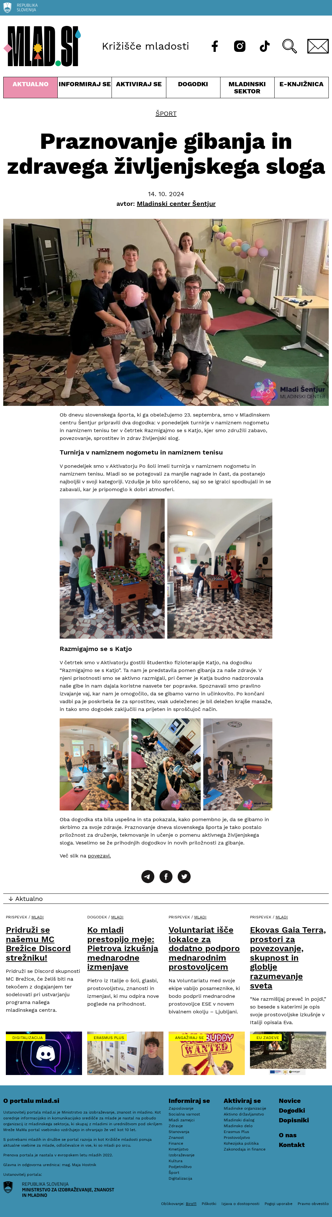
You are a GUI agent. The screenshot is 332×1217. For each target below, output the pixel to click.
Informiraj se (85, 89)
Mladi (37, 917)
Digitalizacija (27, 1037)
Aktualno (31, 89)
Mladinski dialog (239, 1120)
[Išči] (289, 46)
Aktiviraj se (139, 89)
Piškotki (209, 1203)
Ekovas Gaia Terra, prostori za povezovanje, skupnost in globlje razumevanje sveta (288, 957)
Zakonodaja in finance (245, 1149)
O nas (288, 1135)
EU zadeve (267, 1037)
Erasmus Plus (109, 1037)
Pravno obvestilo (313, 1203)
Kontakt (292, 1145)
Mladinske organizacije (245, 1108)
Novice (290, 1101)
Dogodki (193, 84)
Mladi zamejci (182, 1120)
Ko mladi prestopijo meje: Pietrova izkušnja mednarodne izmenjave (122, 948)
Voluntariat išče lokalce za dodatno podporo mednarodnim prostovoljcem (204, 948)
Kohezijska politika (241, 1143)
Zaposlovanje (181, 1108)
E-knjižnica (301, 84)
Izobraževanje (182, 1155)
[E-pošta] (318, 46)
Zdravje (176, 1126)
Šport (166, 113)
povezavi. (99, 856)
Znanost (176, 1137)
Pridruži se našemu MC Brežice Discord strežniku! (38, 944)
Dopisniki (294, 1120)
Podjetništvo (180, 1166)
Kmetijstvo (178, 1149)
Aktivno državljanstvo (244, 1114)
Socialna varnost (184, 1114)
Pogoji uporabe (278, 1203)
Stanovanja (179, 1131)
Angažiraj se (189, 1037)
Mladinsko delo (238, 1126)
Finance (176, 1143)
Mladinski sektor (247, 89)
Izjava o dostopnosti (240, 1203)
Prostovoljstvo (237, 1137)
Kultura (176, 1161)
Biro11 (191, 1203)
